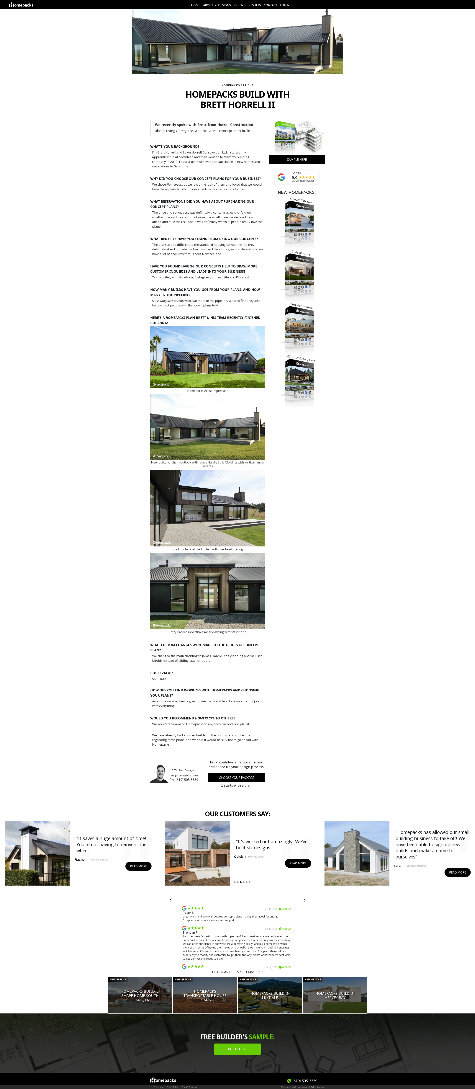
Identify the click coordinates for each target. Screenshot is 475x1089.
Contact (270, 5)
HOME (195, 5)
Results (255, 5)
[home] (21, 4)
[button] (209, 5)
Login (284, 5)
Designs (224, 5)
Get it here (237, 1049)
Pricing (240, 5)
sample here (297, 159)
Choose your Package (236, 777)
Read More (137, 863)
